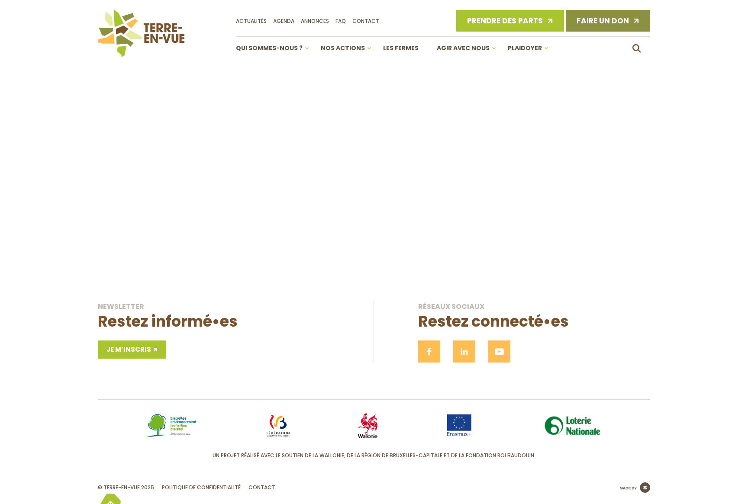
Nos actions (343, 48)
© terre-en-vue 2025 (126, 487)
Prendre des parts (505, 21)
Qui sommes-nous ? (269, 48)
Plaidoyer (525, 48)
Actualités (251, 21)
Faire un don (603, 21)
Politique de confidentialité (201, 487)
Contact (365, 21)
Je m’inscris (128, 349)
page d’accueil (374, 244)
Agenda (283, 21)
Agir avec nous (463, 48)
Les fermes (401, 48)
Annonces (315, 21)
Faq (340, 21)
